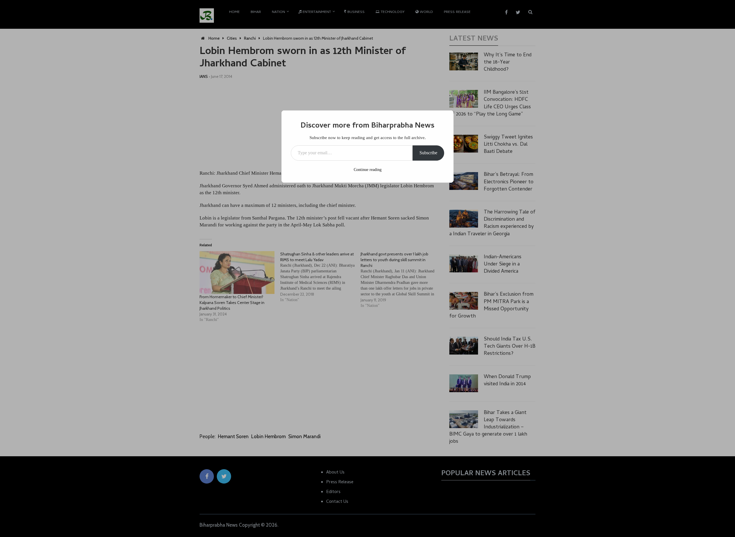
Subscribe (428, 152)
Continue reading (368, 170)
